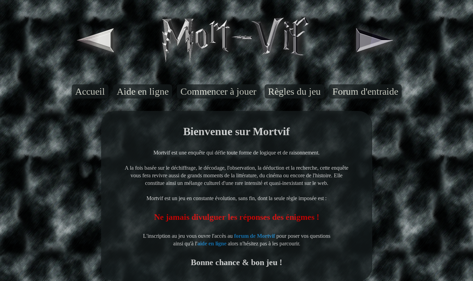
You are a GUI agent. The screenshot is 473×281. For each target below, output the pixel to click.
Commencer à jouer (218, 91)
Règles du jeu (294, 91)
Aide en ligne (143, 91)
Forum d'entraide (365, 91)
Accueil (90, 91)
